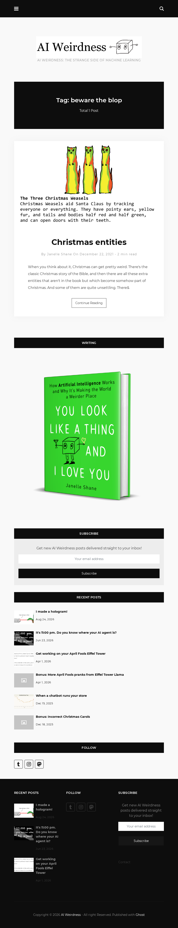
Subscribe (89, 573)
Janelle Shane (59, 254)
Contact (124, 862)
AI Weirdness (71, 915)
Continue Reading (89, 303)
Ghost (140, 915)
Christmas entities (89, 242)
